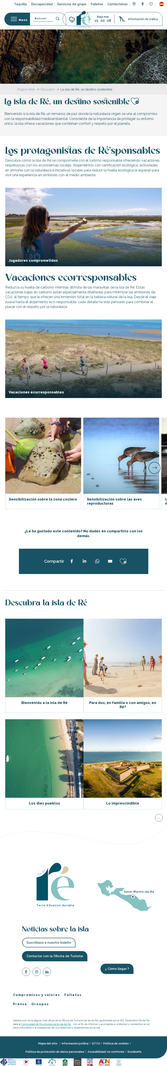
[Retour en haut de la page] (159, 818)
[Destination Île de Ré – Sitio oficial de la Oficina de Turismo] (83, 19)
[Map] (134, 4)
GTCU (96, 1043)
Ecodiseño (135, 1051)
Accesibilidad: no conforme (106, 1051)
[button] (161, 4)
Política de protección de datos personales (55, 1051)
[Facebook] (26, 972)
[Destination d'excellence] (27, 1062)
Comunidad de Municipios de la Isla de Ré (46, 1023)
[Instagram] (36, 972)
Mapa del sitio (48, 1043)
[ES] (161, 4)
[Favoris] (151, 4)
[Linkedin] (47, 972)
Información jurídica (75, 1043)
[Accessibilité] (142, 4)
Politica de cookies (116, 1043)
